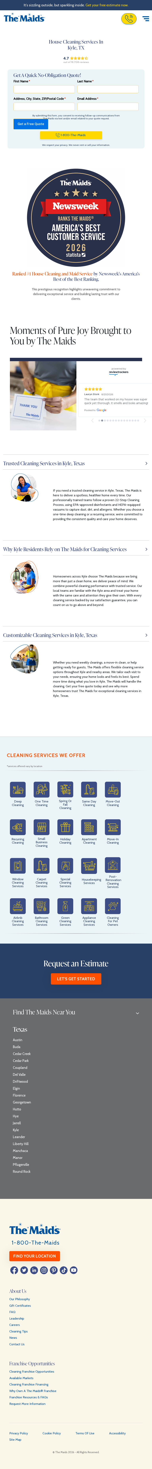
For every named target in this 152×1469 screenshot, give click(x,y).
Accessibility (117, 1433)
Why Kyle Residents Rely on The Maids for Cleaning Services (65, 549)
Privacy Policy (18, 1433)
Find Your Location (34, 1256)
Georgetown (22, 1102)
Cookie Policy (52, 1433)
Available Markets (21, 1378)
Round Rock (21, 1172)
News (13, 1338)
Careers (14, 1325)
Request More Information (27, 1404)
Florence (19, 1095)
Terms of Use (84, 1433)
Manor (17, 1158)
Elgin (16, 1088)
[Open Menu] (145, 18)
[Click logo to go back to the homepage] (24, 18)
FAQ (12, 1312)
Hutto (17, 1109)
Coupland (20, 1068)
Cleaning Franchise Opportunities (31, 1371)
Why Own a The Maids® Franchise (32, 1391)
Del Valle (19, 1075)
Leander (19, 1137)
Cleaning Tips (18, 1331)
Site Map (15, 1439)
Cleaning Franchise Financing (28, 1384)
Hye (16, 1116)
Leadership (16, 1318)
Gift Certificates (20, 1306)
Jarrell (17, 1123)
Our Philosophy (19, 1299)
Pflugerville (21, 1165)
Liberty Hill (20, 1144)
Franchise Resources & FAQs (28, 1397)
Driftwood (20, 1081)
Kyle (16, 1130)
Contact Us (17, 1344)
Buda (16, 1047)
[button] (92, 420)
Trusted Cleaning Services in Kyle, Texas (44, 463)
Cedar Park (21, 1061)
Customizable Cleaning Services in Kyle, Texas (50, 635)
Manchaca (20, 1151)
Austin (17, 1040)
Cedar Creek (22, 1054)
